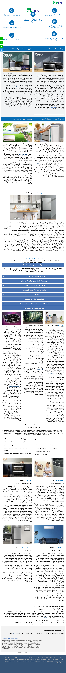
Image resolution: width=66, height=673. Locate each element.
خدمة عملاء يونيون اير (14, 386)
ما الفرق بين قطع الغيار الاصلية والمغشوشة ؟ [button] (34, 290)
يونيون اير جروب (52, 373)
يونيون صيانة (15, 633)
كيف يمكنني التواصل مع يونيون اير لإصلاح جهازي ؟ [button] (34, 264)
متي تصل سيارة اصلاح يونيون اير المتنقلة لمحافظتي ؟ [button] (34, 281)
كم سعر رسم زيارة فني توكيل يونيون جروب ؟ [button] (34, 294)
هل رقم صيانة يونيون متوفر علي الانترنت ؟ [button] (34, 276)
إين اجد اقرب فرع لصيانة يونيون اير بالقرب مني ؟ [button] (34, 285)
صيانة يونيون (15, 87)
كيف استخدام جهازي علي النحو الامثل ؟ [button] (34, 308)
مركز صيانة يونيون (22, 154)
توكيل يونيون (53, 107)
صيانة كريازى (45, 617)
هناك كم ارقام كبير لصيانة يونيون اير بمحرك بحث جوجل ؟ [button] (34, 303)
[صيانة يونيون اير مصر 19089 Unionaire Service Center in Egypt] (57, 2)
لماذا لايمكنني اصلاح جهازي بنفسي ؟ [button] (34, 299)
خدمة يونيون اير (39, 369)
